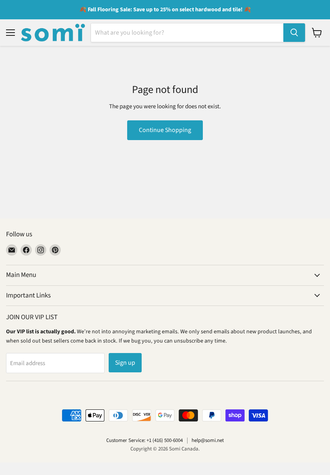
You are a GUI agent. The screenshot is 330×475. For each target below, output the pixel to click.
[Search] (294, 32)
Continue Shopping (165, 130)
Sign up (125, 362)
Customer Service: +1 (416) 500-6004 (144, 440)
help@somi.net (208, 440)
